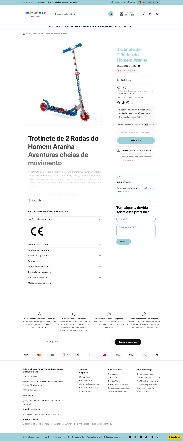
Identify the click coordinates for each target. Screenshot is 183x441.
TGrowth (46, 437)
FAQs (132, 2)
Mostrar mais (34, 200)
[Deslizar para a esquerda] (96, 119)
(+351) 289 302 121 (31, 400)
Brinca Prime (85, 377)
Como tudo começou (89, 384)
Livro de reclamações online (74, 437)
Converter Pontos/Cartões (115, 379)
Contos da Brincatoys (89, 387)
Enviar (122, 242)
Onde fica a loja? (128, 161)
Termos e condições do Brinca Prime (147, 390)
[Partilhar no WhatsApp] (127, 102)
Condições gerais (145, 374)
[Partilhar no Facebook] (118, 102)
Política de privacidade (147, 384)
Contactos (113, 374)
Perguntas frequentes (118, 384)
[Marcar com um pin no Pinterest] (123, 102)
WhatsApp (70, 424)
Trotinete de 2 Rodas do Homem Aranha (49, 34)
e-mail (80, 424)
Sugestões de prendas (118, 388)
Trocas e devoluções (117, 391)
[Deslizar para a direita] (101, 119)
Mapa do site (85, 391)
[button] (157, 14)
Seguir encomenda (128, 342)
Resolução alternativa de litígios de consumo (104, 437)
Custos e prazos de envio (148, 377)
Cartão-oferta (119, 2)
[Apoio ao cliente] (151, 14)
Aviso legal (57, 437)
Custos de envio (134, 91)
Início (28, 34)
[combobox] (83, 14)
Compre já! (136, 140)
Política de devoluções (147, 381)
